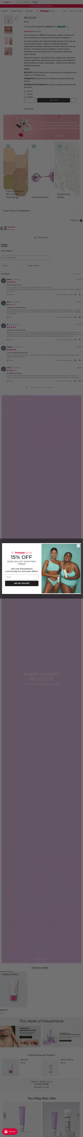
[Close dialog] (78, 545)
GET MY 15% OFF (21, 583)
